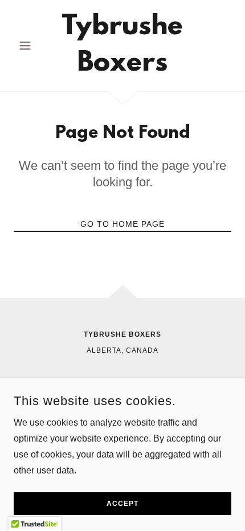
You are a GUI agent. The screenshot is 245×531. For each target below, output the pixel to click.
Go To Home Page (122, 223)
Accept (122, 504)
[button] (30, 45)
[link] (122, 45)
